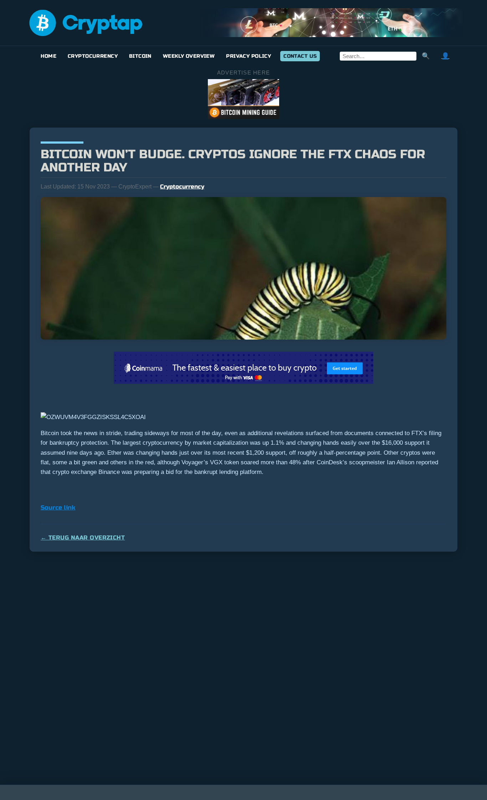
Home (48, 56)
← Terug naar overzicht (83, 537)
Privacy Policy (248, 56)
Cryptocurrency (93, 56)
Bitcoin (140, 56)
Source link (58, 507)
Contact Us (300, 56)
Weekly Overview (189, 56)
